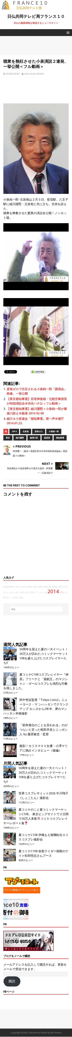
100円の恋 (47, 587)
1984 (60, 587)
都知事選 (60, 437)
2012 (27, 592)
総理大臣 (34, 437)
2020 (32, 592)
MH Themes (56, 1032)
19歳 (21, 597)
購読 (12, 981)
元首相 (26, 431)
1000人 (18, 587)
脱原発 (47, 437)
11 (36, 592)
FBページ (8, 991)
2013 (62, 592)
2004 (35, 587)
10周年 (29, 587)
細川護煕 (20, 437)
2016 (22, 592)
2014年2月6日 (13, 73)
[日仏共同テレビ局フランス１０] (27, 8)
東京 (8, 437)
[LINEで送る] (37, 372)
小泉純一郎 (54, 431)
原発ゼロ (39, 431)
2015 (54, 586)
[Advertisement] (36, 45)
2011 (17, 592)
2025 (24, 587)
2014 (14, 431)
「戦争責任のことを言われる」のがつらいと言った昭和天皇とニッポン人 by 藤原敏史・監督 (43, 729)
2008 (40, 587)
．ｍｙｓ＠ (42, 592)
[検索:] (36, 609)
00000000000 (8, 587)
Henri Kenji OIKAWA (34, 73)
